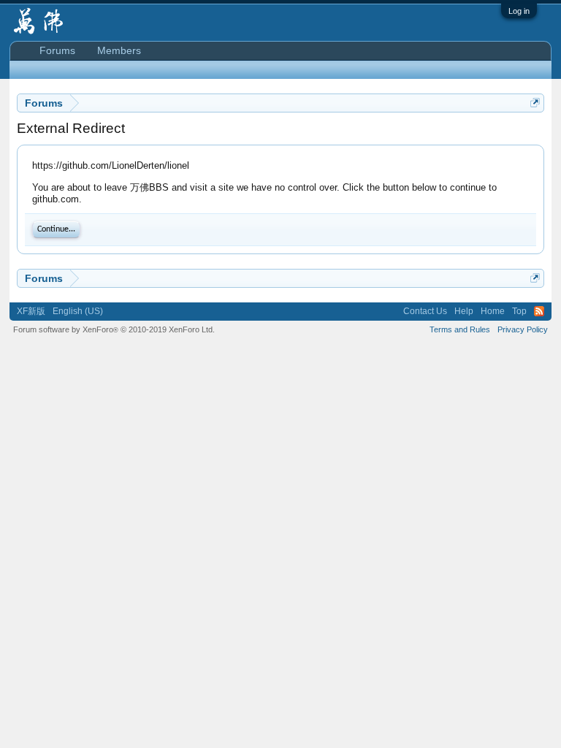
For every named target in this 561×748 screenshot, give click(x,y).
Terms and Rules (460, 329)
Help (463, 311)
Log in (519, 11)
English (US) (78, 311)
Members (119, 50)
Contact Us (425, 311)
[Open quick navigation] (535, 102)
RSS (539, 311)
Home (493, 311)
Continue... (56, 229)
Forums (57, 50)
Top (519, 311)
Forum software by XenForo (114, 329)
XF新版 (31, 311)
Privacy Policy (522, 329)
